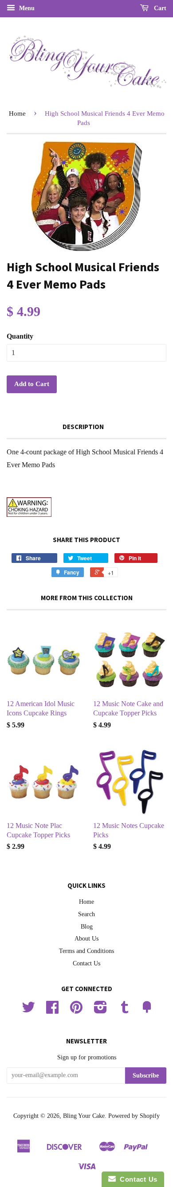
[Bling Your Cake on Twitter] (28, 1010)
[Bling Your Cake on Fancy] (147, 1010)
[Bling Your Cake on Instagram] (100, 1010)
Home (17, 113)
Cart (159, 8)
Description (83, 426)
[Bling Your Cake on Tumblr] (124, 1010)
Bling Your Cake (84, 1116)
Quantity (20, 336)
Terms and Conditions (86, 951)
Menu (26, 8)
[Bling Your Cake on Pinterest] (76, 1010)
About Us (86, 938)
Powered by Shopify (134, 1116)
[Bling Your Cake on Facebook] (52, 1010)
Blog (87, 926)
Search (86, 914)
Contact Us (86, 963)
